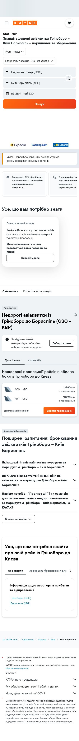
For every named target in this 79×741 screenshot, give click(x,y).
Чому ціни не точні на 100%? (25, 693)
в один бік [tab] (34, 360)
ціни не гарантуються (17, 668)
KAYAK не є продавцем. (22, 679)
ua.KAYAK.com (10, 639)
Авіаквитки (28, 639)
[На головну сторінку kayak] (25, 23)
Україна (42, 639)
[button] (6, 23)
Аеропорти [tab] (15, 570)
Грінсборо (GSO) (21, 598)
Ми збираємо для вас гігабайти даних (32, 686)
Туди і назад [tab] (13, 360)
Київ (53, 639)
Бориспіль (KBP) (20, 603)
